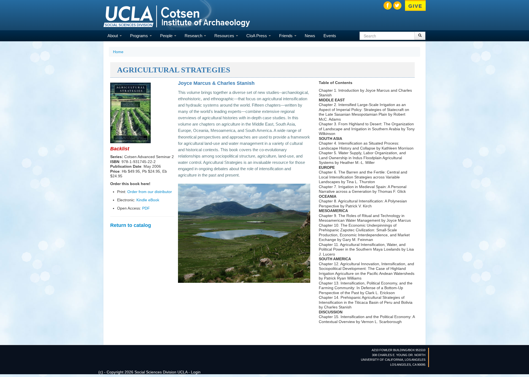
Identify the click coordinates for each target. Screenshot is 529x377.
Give (415, 6)
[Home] (176, 16)
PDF (146, 208)
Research (194, 35)
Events (329, 35)
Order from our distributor (149, 191)
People (167, 35)
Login (196, 372)
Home (118, 52)
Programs (139, 35)
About (113, 35)
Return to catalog (130, 225)
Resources (224, 35)
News (310, 35)
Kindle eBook (147, 200)
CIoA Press (257, 35)
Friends (286, 35)
